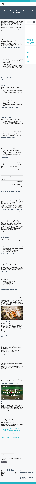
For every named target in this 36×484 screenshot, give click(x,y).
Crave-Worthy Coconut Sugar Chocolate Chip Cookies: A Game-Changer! (10, 436)
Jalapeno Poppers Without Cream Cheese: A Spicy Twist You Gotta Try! (31, 37)
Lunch (27, 58)
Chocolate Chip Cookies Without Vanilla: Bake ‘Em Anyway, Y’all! (30, 29)
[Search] (34, 22)
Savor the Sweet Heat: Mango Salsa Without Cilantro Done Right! (30, 40)
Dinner (27, 57)
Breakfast (28, 52)
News (16, 473)
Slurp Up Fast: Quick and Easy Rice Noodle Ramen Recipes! (11, 432)
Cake (27, 53)
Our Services (17, 474)
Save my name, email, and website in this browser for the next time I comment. (11, 459)
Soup (27, 62)
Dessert (28, 56)
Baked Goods (28, 51)
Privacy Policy (16, 476)
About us (16, 469)
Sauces (28, 61)
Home (16, 472)
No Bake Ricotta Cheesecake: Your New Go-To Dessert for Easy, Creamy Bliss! (11, 437)
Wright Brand (19, 14)
